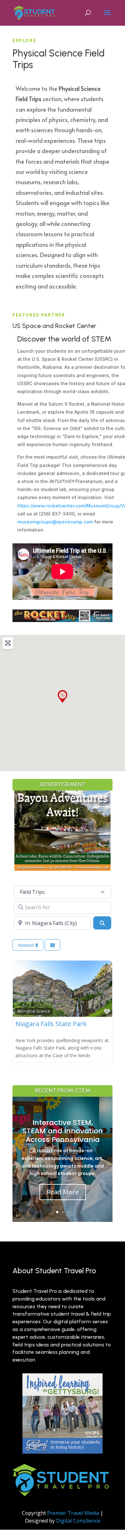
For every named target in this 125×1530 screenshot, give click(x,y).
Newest (26, 945)
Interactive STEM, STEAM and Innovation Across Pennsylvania (62, 1131)
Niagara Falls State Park (51, 1023)
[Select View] (52, 945)
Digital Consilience (78, 1520)
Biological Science (34, 1011)
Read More (62, 1192)
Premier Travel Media (73, 1513)
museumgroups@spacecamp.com (55, 521)
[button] (62, 696)
